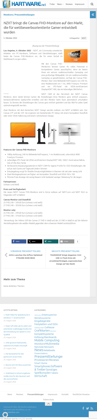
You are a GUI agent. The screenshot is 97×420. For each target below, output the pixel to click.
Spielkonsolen (42, 372)
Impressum (79, 4)
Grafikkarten (42, 330)
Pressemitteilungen (25, 14)
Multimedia (52, 343)
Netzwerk (49, 347)
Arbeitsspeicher (49, 314)
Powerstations (41, 353)
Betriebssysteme (42, 318)
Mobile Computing (46, 340)
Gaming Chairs (39, 327)
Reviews (69, 4)
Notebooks (49, 350)
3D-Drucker (37, 315)
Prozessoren (41, 359)
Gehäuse (49, 327)
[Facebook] (83, 408)
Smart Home (40, 363)
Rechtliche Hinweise (81, 394)
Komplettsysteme (44, 333)
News (59, 4)
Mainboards (50, 337)
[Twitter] (87, 408)
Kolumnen (53, 331)
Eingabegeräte (42, 321)
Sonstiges (51, 369)
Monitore (8, 14)
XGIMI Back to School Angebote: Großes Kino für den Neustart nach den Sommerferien (17, 376)
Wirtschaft (40, 375)
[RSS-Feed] (91, 408)
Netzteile (39, 347)
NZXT (84, 38)
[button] (19, 241)
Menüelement (25, 4)
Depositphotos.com (11, 412)
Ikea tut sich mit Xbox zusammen (18, 365)
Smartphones (42, 366)
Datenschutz (48, 399)
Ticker (52, 4)
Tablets (54, 373)
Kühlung (39, 337)
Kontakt (65, 394)
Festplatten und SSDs (46, 324)
